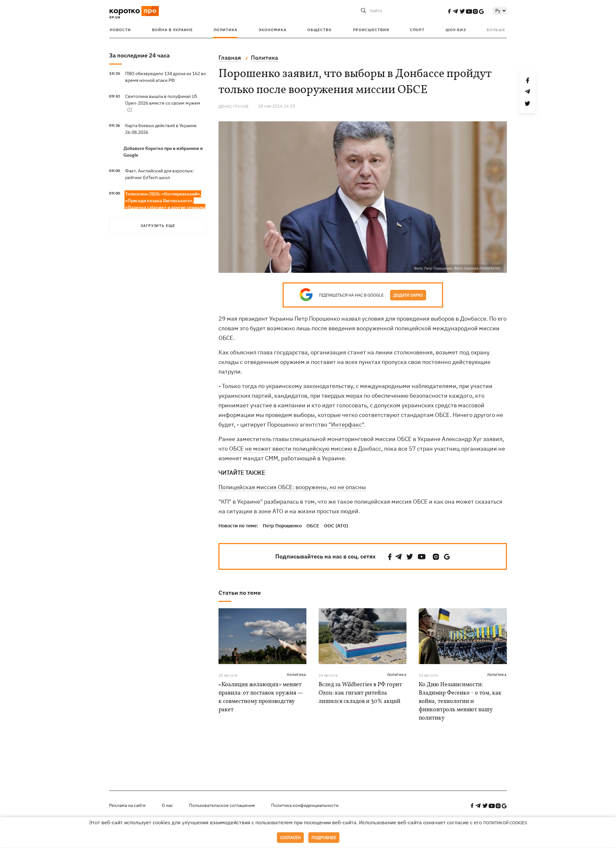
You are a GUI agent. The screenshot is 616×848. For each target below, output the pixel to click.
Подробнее (324, 837)
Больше (496, 29)
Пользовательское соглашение (222, 805)
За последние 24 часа (139, 55)
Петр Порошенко (282, 526)
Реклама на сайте (127, 805)
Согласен (290, 837)
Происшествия (371, 29)
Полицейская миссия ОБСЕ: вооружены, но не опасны (292, 487)
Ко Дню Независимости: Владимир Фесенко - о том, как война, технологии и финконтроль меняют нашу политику (460, 701)
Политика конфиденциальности (304, 805)
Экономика (273, 29)
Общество (319, 29)
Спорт (417, 29)
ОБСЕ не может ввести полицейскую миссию (290, 448)
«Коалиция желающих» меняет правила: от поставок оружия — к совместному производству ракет (260, 697)
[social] (449, 11)
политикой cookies (505, 823)
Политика (225, 29)
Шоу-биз (456, 29)
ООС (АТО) (336, 526)
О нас (167, 805)
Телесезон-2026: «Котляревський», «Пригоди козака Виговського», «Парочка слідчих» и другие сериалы (165, 200)
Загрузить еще (158, 225)
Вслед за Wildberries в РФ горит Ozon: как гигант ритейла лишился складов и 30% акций (360, 693)
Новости (120, 29)
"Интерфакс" (346, 424)
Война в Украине (172, 29)
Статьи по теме (239, 592)
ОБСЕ (312, 526)
